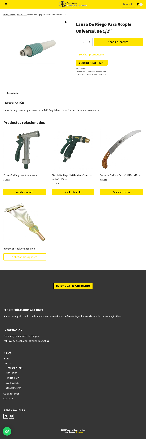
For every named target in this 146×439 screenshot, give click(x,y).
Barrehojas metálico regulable (19, 248)
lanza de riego (100, 74)
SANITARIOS (12, 382)
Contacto (8, 398)
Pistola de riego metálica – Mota (20, 175)
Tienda (7, 363)
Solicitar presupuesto (91, 54)
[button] (66, 22)
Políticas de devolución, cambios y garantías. (26, 340)
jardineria (89, 74)
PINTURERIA (12, 378)
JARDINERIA (90, 71)
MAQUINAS (11, 373)
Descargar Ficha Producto (92, 62)
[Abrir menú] (6, 4)
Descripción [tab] (13, 93)
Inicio (6, 358)
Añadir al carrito (118, 42)
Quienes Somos (11, 393)
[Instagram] (11, 416)
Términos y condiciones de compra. (21, 336)
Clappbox (79, 432)
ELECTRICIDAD (13, 387)
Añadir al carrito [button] (24, 192)
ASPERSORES (101, 71)
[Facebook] (5, 416)
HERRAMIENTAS (14, 368)
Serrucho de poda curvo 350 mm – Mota (120, 175)
